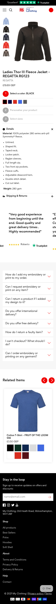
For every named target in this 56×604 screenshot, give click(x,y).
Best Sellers (9, 533)
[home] (28, 10)
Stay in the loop (14, 480)
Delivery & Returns (13, 570)
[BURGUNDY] (25, 455)
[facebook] (4, 506)
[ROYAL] (40, 447)
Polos (6, 538)
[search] (10, 10)
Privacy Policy (10, 565)
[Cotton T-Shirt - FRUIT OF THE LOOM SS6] (28, 411)
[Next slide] (52, 380)
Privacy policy (36, 594)
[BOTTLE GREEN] (18, 447)
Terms (48, 594)
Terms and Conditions (14, 560)
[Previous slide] (44, 380)
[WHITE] (10, 455)
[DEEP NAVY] (25, 447)
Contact (7, 582)
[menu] (4, 10)
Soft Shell (8, 547)
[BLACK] (10, 447)
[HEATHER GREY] (33, 447)
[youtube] (17, 506)
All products (9, 528)
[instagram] (8, 506)
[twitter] (12, 506)
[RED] (18, 455)
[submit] (49, 497)
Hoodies (7, 543)
